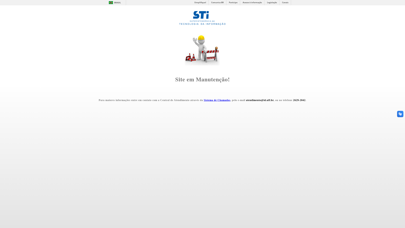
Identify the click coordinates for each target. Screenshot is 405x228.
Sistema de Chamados (217, 100)
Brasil (117, 2)
